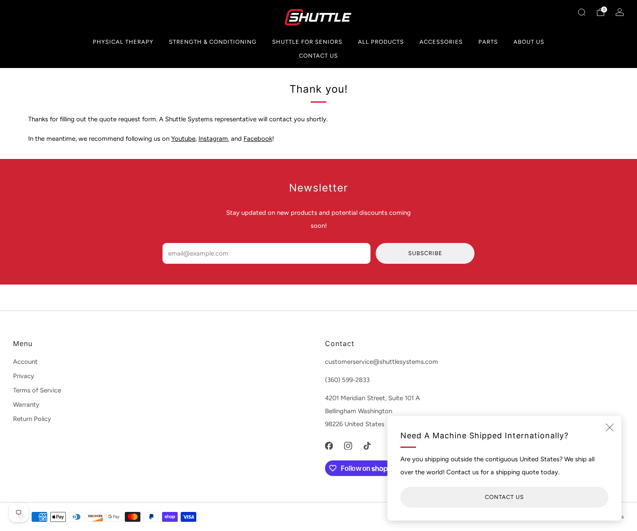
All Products (381, 42)
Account (25, 362)
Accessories (441, 42)
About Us (529, 42)
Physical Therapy (123, 42)
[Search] (581, 12)
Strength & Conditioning (213, 42)
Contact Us (318, 55)
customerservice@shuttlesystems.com (381, 362)
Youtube (183, 138)
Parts (488, 42)
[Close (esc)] (609, 427)
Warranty (26, 404)
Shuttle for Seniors (307, 42)
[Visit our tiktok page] (367, 445)
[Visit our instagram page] (348, 445)
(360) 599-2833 (347, 380)
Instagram (213, 138)
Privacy (23, 376)
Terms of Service (37, 390)
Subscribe (425, 253)
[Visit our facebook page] (328, 445)
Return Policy (32, 419)
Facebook (258, 138)
